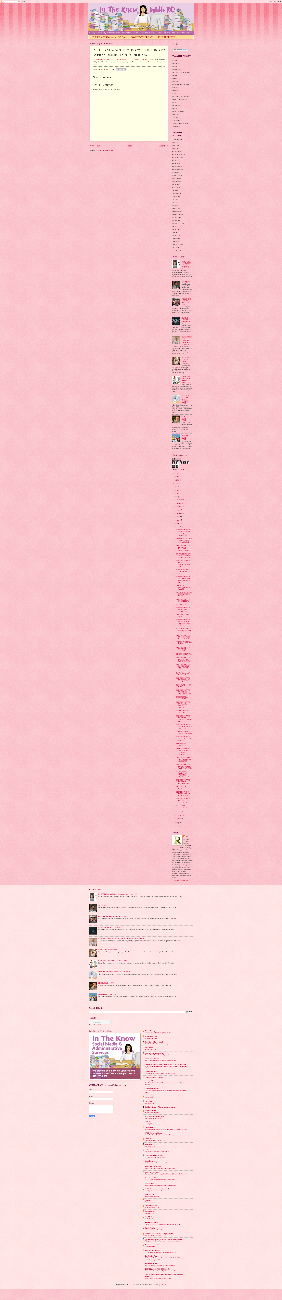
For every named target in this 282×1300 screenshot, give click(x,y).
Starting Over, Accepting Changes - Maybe (159, 1234)
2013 (176, 826)
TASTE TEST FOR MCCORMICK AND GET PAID (183, 630)
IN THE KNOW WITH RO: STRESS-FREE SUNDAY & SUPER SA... (183, 579)
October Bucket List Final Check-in (155, 1230)
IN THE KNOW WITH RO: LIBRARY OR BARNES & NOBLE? (183, 659)
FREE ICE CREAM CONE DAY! (182, 698)
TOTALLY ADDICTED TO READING (158, 1269)
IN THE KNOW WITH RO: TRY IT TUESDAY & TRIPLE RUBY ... (184, 563)
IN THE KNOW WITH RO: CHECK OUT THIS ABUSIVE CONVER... (183, 667)
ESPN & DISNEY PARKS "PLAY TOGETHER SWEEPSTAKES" (182, 774)
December (180, 500)
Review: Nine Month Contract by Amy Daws (158, 1055)
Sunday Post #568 (150, 1049)
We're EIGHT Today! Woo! (153, 1118)
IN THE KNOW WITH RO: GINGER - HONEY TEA (183, 649)
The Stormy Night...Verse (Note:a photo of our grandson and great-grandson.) (164, 1084)
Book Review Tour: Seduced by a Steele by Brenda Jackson (162, 1271)
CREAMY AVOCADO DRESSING (183, 712)
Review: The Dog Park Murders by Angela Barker (159, 1163)
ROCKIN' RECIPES (166, 37)
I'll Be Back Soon (150, 1219)
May (178, 523)
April (178, 527)
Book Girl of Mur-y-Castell (154, 1042)
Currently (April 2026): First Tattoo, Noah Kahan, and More (162, 1224)
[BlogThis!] (119, 69)
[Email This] (117, 69)
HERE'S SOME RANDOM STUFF (186, 359)
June (178, 520)
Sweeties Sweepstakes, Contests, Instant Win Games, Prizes (164, 1239)
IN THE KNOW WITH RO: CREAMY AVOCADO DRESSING (183, 705)
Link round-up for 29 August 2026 (155, 1140)
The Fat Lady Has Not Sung (153, 1235)
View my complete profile (180, 880)
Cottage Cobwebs (150, 1081)
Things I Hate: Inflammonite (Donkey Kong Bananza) (161, 1185)
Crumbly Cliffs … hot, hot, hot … (155, 1191)
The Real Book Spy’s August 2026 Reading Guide (160, 1265)
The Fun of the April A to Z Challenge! (184, 674)
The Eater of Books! (151, 1245)
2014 (176, 823)
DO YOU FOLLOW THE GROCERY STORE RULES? (184, 594)
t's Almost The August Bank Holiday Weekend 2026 (160, 1252)
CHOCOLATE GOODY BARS (183, 686)
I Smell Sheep (149, 1127)
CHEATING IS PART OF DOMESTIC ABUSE (186, 302)
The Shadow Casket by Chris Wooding (156, 1044)
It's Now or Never (150, 1146)
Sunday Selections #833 (152, 1112)
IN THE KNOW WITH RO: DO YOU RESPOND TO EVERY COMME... (183, 548)
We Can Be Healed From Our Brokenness (157, 1152)
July (178, 516)
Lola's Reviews (150, 1161)
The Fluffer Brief (150, 1103)
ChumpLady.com (150, 1071)
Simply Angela (150, 1228)
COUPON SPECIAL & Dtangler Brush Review (184, 732)
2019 (176, 483)
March (179, 812)
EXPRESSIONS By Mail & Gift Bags (109, 37)
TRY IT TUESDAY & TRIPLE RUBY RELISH (182, 571)
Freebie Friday (149, 1098)
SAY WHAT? (186, 282)
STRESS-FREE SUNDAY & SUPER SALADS (183, 587)
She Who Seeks (150, 1217)
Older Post (163, 145)
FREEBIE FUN (181, 604)
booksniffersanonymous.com (154, 1053)
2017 (176, 490)
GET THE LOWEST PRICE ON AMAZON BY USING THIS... (184, 794)
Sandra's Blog (149, 1211)
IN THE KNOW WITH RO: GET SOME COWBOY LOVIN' (183, 609)
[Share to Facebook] (123, 69)
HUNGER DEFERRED (152, 1207)
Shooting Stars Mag (151, 1222)
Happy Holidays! (150, 1247)
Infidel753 (148, 1139)
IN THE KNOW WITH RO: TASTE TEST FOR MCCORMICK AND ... (183, 622)
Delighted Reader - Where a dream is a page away (161, 1107)
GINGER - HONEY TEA (184, 654)
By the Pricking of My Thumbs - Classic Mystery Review (162, 1135)
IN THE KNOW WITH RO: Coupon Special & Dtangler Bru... (184, 726)
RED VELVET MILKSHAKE (181, 807)
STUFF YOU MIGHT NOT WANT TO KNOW (186, 379)
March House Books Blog (153, 1166)
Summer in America (151, 1038)
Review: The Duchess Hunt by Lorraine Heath (158, 1033)
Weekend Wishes (150, 1213)
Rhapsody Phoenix (151, 1206)
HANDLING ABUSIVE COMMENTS (186, 320)
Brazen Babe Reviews (152, 1059)
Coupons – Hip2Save (152, 1088)
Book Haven (149, 1048)
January (179, 818)
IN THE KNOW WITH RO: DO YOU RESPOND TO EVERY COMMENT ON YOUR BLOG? (123, 59)
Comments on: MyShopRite (154, 1077)
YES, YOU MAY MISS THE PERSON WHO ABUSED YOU (183, 759)
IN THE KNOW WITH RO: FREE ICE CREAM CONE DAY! (183, 692)
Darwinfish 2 (149, 1101)
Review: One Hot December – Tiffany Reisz (158, 1278)
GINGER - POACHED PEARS (183, 788)
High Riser (148, 1122)
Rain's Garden (150, 1194)
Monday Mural (149, 1124)
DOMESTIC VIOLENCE (142, 37)
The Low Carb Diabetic (152, 1250)
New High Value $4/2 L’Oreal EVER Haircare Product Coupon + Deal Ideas (165, 1091)
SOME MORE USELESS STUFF (186, 437)
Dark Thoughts (150, 1096)
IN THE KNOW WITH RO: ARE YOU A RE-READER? (183, 738)
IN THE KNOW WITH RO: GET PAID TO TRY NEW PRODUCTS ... (183, 532)
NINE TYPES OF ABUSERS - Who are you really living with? (187, 264)
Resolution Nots (150, 1202)
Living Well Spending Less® (154, 1155)
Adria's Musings (150, 1031)
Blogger (163, 1285)
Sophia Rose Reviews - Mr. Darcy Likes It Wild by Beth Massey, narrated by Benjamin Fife (164, 1259)
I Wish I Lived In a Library (154, 1133)
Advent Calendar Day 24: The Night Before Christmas (161, 1168)
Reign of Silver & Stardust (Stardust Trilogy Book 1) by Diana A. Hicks (166, 1129)
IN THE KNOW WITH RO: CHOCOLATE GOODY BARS (183, 680)
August (179, 513)
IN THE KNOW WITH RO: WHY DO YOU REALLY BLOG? (183, 637)
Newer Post (95, 145)
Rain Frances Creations (152, 1196)
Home (129, 145)
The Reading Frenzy (151, 1256)
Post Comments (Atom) (105, 150)
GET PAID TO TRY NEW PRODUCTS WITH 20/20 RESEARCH (184, 540)
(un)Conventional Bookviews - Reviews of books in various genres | (164, 1276)
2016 (176, 493)
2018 (176, 487)
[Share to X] (121, 69)
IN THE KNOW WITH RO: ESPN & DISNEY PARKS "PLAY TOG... (184, 766)
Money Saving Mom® (152, 1172)
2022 (176, 473)
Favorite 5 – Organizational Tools (155, 1157)
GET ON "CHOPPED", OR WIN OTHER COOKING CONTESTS (183, 751)
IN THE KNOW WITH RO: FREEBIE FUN (183, 600)
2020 (176, 480)
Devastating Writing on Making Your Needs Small (160, 1073)
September (180, 510)
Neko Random (149, 1183)
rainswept (148, 1200)
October (179, 506)
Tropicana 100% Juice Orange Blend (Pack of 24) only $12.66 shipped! (166, 1174)
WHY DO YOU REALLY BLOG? (184, 643)
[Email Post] (113, 69)
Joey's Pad (148, 1144)
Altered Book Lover (151, 1036)
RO (187, 836)
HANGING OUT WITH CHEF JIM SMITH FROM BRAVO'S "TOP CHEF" (187, 340)
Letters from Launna (152, 1150)
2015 (176, 497)
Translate (104, 1025)
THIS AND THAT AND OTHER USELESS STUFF (185, 399)
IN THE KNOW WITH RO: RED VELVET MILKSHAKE (183, 800)
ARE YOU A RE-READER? (181, 744)
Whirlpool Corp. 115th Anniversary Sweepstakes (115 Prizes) (163, 1241)
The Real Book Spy (151, 1263)
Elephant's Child (150, 1111)
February (180, 815)
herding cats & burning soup (154, 1116)
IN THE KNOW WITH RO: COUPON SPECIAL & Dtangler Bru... (183, 718)
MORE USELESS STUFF (185, 418)
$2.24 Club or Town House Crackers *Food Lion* (160, 1180)
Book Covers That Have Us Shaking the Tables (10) (160, 1060)
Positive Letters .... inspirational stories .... (158, 1189)
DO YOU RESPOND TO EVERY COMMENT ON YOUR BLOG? (183, 556)
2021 (176, 477)
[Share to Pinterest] (125, 69)
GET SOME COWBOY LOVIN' (183, 615)
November (180, 503)
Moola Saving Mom (151, 1178)
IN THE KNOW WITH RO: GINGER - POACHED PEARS (183, 782)
